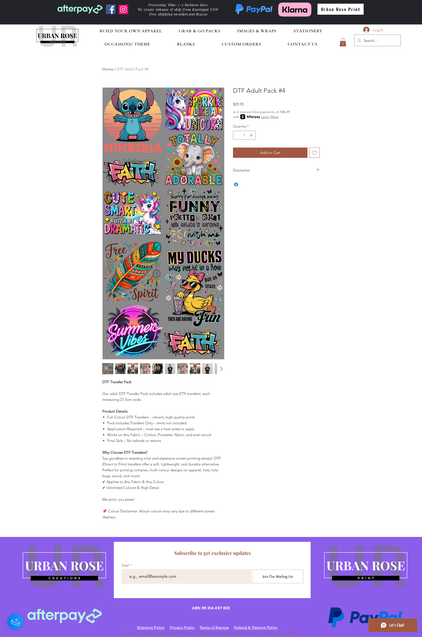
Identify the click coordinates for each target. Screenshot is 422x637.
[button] (342, 42)
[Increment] (252, 135)
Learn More (270, 117)
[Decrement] (237, 135)
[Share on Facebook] (236, 184)
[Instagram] (123, 9)
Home (107, 69)
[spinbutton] (244, 135)
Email (125, 565)
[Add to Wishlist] (314, 153)
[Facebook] (111, 9)
